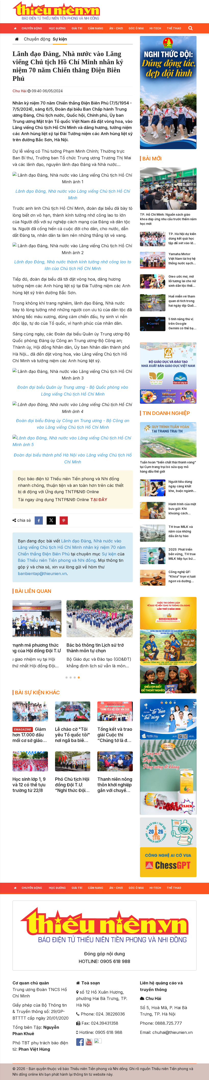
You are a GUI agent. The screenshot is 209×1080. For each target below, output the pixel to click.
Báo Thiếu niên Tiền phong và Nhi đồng (57, 560)
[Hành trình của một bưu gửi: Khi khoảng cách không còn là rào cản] (152, 510)
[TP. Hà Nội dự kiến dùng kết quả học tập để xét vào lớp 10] (152, 238)
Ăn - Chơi (116, 28)
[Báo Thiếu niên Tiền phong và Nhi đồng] (56, 11)
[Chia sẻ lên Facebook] (39, 520)
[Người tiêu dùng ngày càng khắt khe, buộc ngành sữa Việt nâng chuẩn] (152, 487)
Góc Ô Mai (136, 28)
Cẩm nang (95, 28)
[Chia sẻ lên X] (51, 520)
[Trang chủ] (16, 39)
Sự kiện (60, 39)
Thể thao (174, 28)
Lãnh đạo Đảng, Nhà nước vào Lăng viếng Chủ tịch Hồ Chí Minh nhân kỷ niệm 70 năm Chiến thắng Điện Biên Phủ (71, 547)
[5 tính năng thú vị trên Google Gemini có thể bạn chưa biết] (152, 323)
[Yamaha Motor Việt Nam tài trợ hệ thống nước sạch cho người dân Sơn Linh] (152, 259)
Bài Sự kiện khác (37, 692)
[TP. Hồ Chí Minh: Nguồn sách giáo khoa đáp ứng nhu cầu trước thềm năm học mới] (168, 188)
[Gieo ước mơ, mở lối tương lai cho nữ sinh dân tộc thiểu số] (152, 281)
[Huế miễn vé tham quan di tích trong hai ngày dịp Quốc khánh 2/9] (152, 302)
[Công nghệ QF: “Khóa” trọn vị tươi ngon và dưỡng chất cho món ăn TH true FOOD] (152, 577)
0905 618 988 (115, 961)
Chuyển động (32, 28)
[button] (190, 28)
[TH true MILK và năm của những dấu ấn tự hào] (152, 532)
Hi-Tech (155, 28)
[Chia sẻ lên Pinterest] (64, 520)
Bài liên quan (33, 591)
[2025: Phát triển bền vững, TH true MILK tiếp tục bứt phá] (152, 555)
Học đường (57, 28)
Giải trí (77, 28)
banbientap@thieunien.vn (42, 573)
